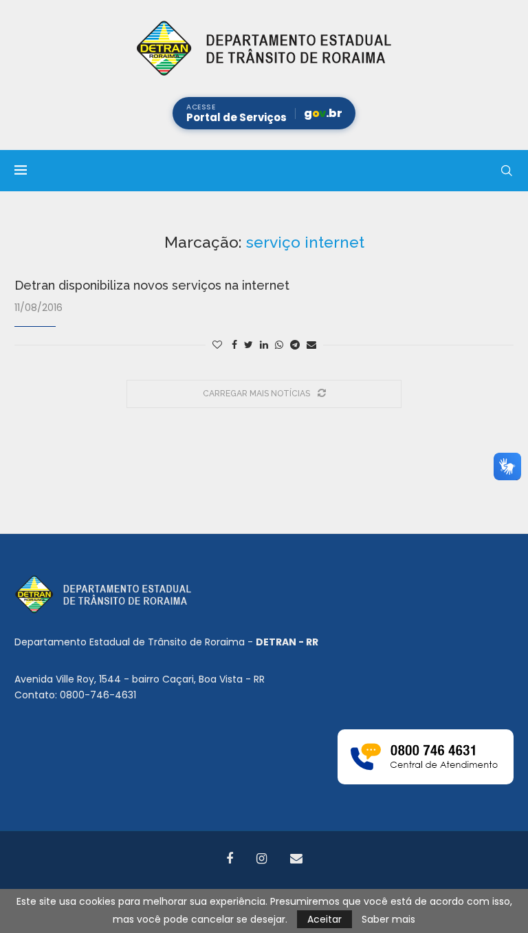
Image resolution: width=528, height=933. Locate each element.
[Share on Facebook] (234, 345)
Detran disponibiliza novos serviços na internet (151, 285)
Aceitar (324, 919)
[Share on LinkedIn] (264, 345)
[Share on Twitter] (248, 345)
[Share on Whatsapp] (279, 345)
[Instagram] (261, 859)
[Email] (296, 859)
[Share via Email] (311, 345)
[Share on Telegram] (295, 345)
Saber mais (388, 919)
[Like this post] (217, 345)
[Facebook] (229, 859)
